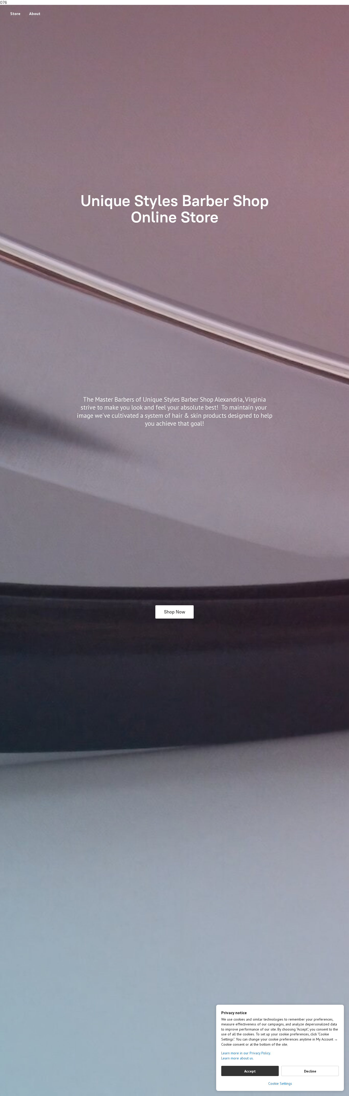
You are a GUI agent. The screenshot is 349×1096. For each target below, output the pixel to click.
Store (15, 13)
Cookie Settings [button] (280, 1083)
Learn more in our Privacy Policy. (246, 1053)
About (34, 13)
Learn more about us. (237, 1058)
